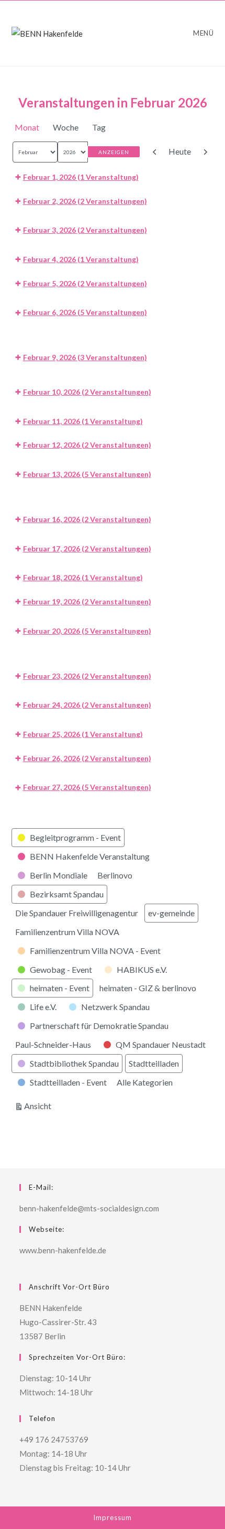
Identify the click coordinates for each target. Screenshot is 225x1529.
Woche (65, 127)
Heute (179, 151)
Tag (99, 127)
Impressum (112, 1517)
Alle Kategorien (145, 1082)
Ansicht (39, 1105)
